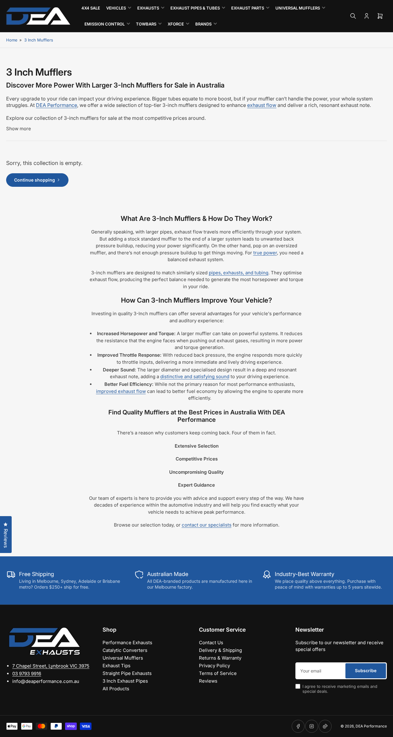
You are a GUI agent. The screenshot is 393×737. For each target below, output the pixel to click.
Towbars (146, 24)
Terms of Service (218, 673)
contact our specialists (207, 525)
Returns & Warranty (220, 658)
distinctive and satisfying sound (194, 376)
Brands (203, 24)
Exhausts (148, 8)
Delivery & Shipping (220, 650)
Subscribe (365, 670)
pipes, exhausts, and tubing (238, 273)
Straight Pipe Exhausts (127, 673)
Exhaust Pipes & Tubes (195, 8)
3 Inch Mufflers (38, 39)
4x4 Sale (90, 8)
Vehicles (116, 8)
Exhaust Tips (116, 665)
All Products (116, 689)
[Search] (353, 16)
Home (12, 39)
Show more (18, 128)
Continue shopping (34, 179)
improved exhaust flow (121, 391)
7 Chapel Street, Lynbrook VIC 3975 (50, 666)
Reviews (208, 681)
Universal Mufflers (297, 8)
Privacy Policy (214, 665)
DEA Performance (371, 726)
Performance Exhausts (127, 642)
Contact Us (211, 642)
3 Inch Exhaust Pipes (125, 681)
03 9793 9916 (26, 673)
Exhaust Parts (247, 8)
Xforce (176, 24)
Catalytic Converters (125, 650)
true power (265, 253)
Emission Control (104, 24)
